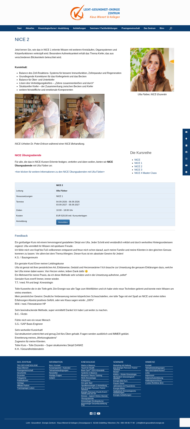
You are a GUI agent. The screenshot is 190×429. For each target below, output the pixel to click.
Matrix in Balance (88, 365)
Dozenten (21, 376)
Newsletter (53, 373)
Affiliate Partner (23, 386)
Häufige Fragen (55, 376)
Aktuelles (30, 28)
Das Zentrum (150, 28)
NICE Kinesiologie (88, 378)
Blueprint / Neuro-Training (91, 376)
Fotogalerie (21, 378)
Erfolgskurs (85, 381)
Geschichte (21, 373)
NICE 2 (138, 166)
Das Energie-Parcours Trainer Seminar (93, 389)
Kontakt (148, 365)
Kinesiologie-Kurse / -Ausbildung (53, 28)
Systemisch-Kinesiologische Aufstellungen (124, 392)
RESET (116, 372)
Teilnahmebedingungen (58, 370)
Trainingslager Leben (25, 388)
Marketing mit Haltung (122, 365)
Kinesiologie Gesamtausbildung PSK (94, 404)
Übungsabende (87, 399)
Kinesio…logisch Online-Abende (94, 396)
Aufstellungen (79, 28)
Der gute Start (86, 383)
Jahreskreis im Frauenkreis (124, 386)
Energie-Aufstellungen (122, 395)
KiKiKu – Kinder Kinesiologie (125, 374)
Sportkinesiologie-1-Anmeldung (94, 386)
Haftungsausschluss (153, 381)
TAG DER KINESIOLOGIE (27, 365)
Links (147, 373)
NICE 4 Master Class (145, 173)
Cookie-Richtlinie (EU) (154, 383)
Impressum (149, 376)
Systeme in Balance (89, 373)
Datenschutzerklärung (154, 378)
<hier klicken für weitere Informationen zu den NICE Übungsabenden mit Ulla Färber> (60, 172)
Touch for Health (87, 368)
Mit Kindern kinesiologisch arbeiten (123, 377)
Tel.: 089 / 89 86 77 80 (126, 423)
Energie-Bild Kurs (120, 381)
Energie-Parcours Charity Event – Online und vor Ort (94, 393)
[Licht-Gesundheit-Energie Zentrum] (95, 12)
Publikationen (22, 381)
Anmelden (63, 222)
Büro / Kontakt (54, 365)
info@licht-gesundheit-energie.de (150, 423)
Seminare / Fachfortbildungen (103, 28)
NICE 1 (138, 163)
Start (19, 28)
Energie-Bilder (119, 389)
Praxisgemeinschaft (131, 28)
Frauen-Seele (118, 384)
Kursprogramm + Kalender (60, 368)
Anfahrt (52, 378)
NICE (137, 160)
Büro (162, 28)
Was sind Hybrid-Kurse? (155, 370)
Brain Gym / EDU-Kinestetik (92, 370)
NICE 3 (138, 169)
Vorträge (20, 383)
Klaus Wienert (22, 368)
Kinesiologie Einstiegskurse (92, 401)
